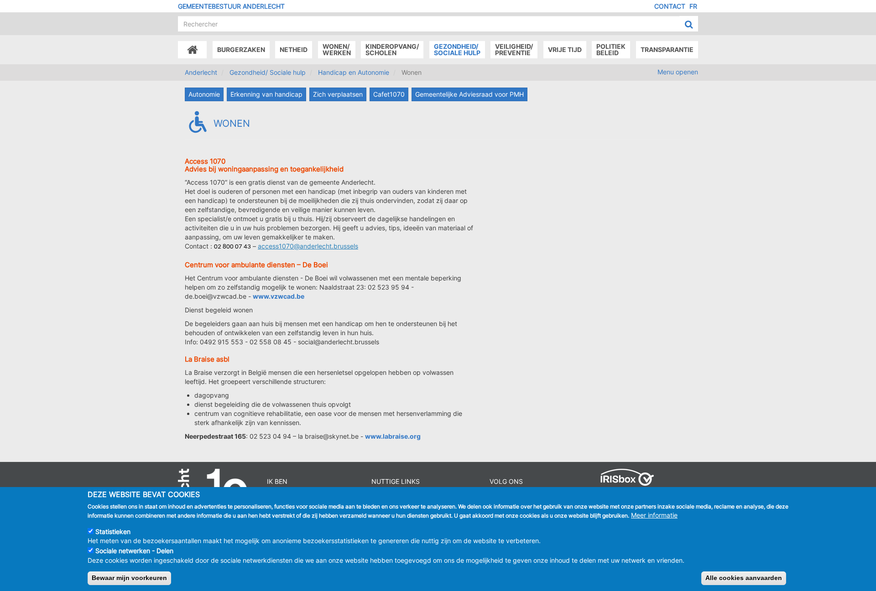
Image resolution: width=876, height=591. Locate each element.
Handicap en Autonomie (353, 72)
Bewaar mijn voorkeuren (129, 577)
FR (693, 6)
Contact (669, 6)
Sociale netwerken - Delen (134, 551)
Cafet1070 (389, 94)
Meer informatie (654, 515)
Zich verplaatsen (338, 94)
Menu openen (677, 72)
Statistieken (112, 531)
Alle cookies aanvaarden (743, 577)
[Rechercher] (688, 24)
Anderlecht (201, 72)
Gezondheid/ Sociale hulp (267, 72)
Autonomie (204, 94)
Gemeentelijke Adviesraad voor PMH (469, 94)
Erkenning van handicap (266, 94)
